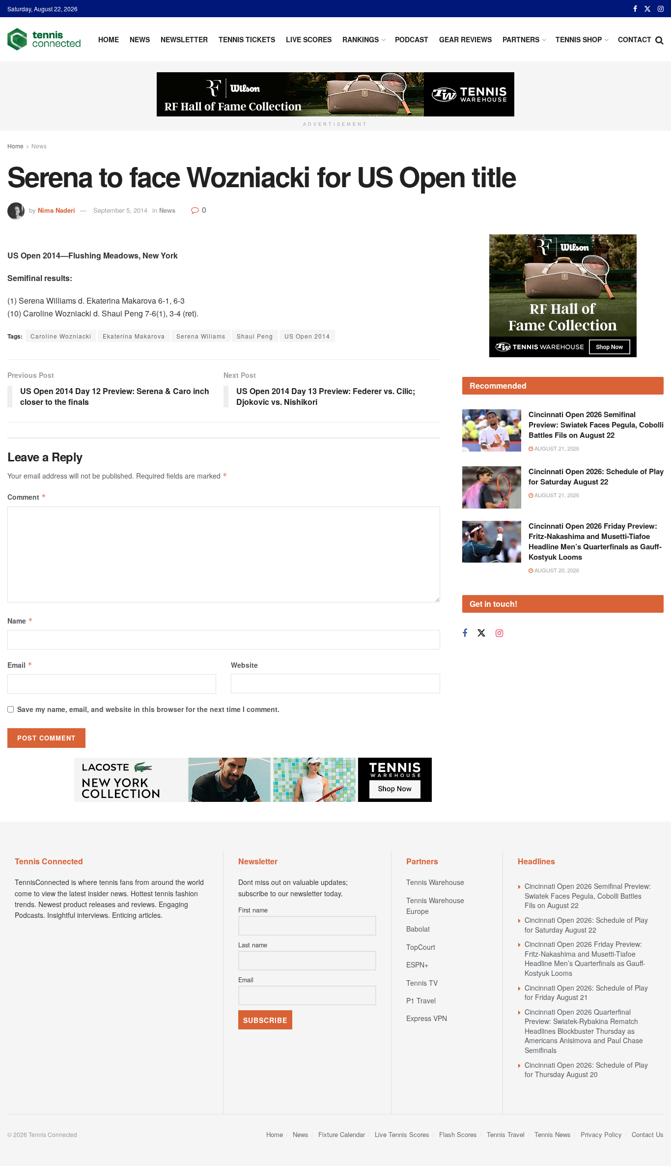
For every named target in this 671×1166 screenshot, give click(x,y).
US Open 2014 (307, 336)
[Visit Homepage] (44, 39)
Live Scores (309, 39)
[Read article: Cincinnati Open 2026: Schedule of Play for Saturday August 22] (491, 533)
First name (253, 910)
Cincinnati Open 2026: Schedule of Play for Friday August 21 (586, 992)
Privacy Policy (601, 1134)
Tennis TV (422, 983)
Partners (521, 39)
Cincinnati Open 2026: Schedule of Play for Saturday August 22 (596, 521)
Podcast (411, 39)
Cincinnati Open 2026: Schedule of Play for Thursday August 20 (586, 1070)
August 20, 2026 (556, 615)
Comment (26, 497)
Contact (634, 39)
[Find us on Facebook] (635, 9)
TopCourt (420, 947)
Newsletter (184, 39)
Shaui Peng (255, 336)
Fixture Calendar (341, 1134)
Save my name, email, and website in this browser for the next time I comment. (148, 709)
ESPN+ (417, 964)
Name (20, 621)
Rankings (360, 39)
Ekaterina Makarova (134, 336)
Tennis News (552, 1134)
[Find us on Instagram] (661, 9)
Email (19, 665)
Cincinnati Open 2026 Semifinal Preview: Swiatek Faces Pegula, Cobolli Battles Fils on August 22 (596, 469)
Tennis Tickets (247, 39)
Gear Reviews (465, 39)
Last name (252, 944)
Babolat (418, 929)
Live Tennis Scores (402, 1134)
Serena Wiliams (200, 336)
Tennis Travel (506, 1134)
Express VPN (426, 1018)
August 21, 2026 (556, 493)
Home (108, 39)
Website (244, 665)
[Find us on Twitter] (647, 9)
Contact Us (648, 1134)
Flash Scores (458, 1134)
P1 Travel (421, 1000)
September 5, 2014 (120, 210)
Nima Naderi (56, 210)
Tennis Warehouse (435, 882)
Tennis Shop (579, 39)
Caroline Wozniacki (60, 336)
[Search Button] (659, 39)
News (140, 39)
